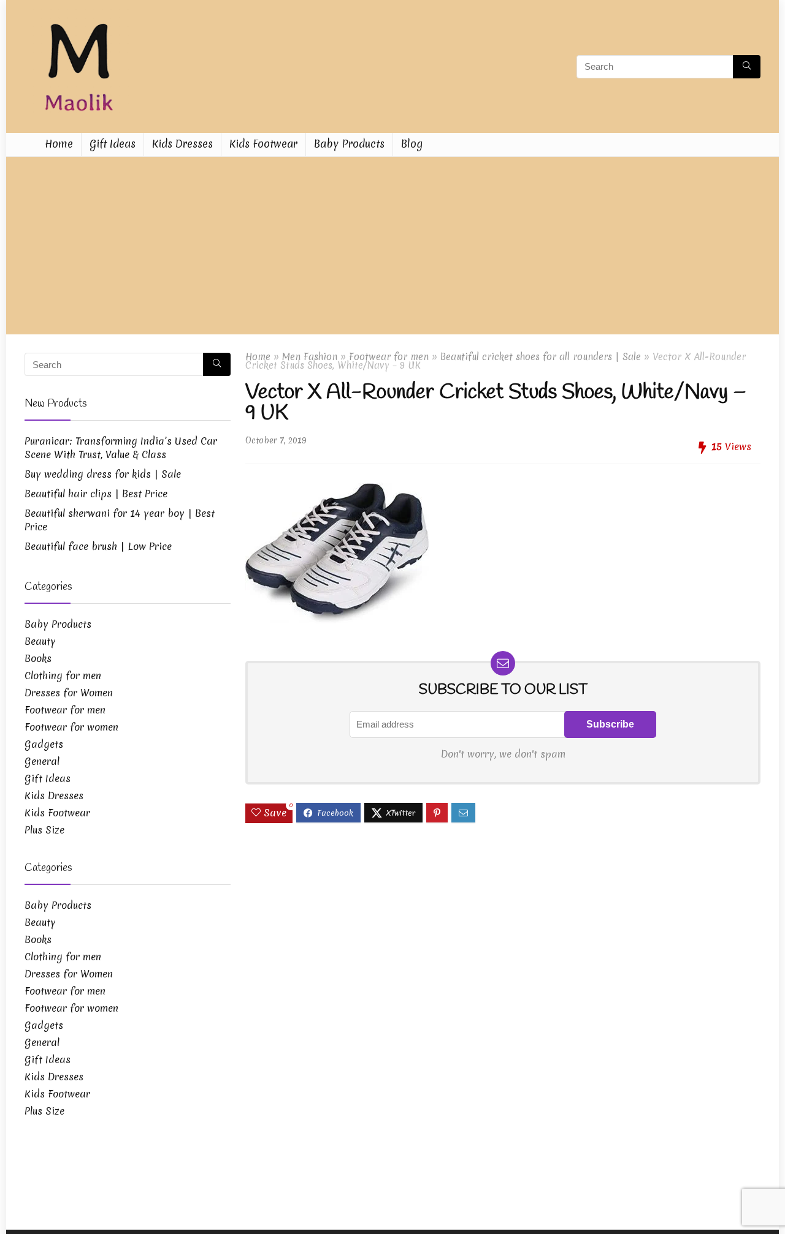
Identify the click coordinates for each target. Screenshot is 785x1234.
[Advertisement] (392, 248)
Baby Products (349, 144)
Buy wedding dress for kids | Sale (103, 474)
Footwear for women (71, 727)
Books (38, 658)
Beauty (40, 641)
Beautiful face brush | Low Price (98, 546)
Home (59, 144)
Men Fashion (309, 356)
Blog (412, 144)
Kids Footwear (263, 144)
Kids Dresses (182, 144)
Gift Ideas (113, 144)
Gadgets (44, 744)
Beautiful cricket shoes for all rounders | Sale (540, 356)
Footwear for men (389, 356)
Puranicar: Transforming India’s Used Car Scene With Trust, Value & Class (121, 447)
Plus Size (44, 830)
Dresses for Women (69, 692)
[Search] (746, 66)
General (42, 761)
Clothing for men (63, 675)
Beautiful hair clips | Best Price (96, 493)
